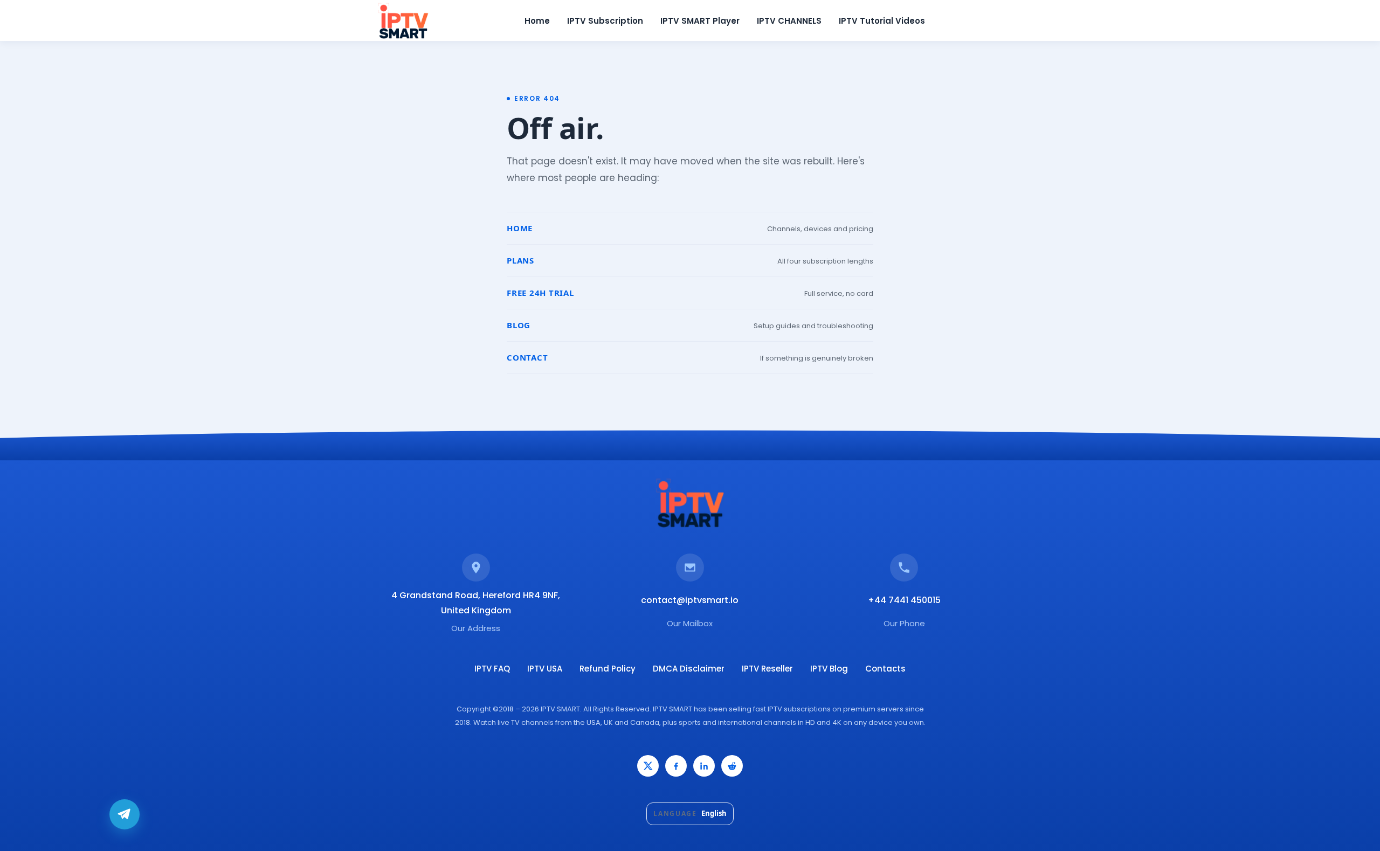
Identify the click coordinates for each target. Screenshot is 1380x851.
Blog (518, 325)
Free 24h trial (540, 292)
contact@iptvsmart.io (690, 600)
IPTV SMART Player (700, 20)
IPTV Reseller (767, 668)
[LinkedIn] (704, 766)
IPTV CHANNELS (789, 20)
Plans (520, 260)
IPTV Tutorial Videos (882, 20)
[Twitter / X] (648, 766)
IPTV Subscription (605, 20)
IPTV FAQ (492, 668)
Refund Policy (607, 668)
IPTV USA (544, 668)
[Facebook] (676, 766)
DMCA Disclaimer (688, 668)
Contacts (885, 668)
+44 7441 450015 (904, 600)
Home (537, 20)
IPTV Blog (829, 668)
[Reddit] (732, 766)
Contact (527, 357)
